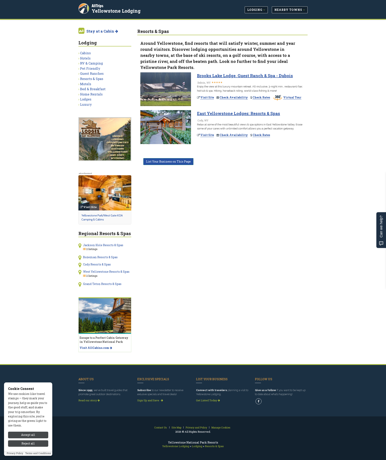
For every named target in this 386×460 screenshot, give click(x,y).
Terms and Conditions (38, 453)
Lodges (85, 99)
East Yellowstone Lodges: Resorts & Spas (238, 113)
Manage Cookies (220, 427)
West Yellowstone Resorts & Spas (106, 272)
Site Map (176, 427)
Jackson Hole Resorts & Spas (103, 245)
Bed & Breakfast (93, 89)
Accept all (28, 435)
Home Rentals (91, 94)
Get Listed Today (207, 400)
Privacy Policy (15, 453)
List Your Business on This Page (168, 161)
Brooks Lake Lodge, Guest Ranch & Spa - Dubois (245, 75)
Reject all (28, 443)
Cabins (85, 53)
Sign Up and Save (148, 400)
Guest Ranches (92, 73)
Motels (85, 84)
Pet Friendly (90, 68)
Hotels (85, 58)
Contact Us (160, 427)
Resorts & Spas (91, 79)
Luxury (86, 104)
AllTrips (97, 5)
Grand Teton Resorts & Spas (102, 284)
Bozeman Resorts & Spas (100, 257)
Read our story (88, 400)
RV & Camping (91, 63)
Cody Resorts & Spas (97, 264)
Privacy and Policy (196, 427)
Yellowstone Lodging (116, 11)
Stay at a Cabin (100, 31)
